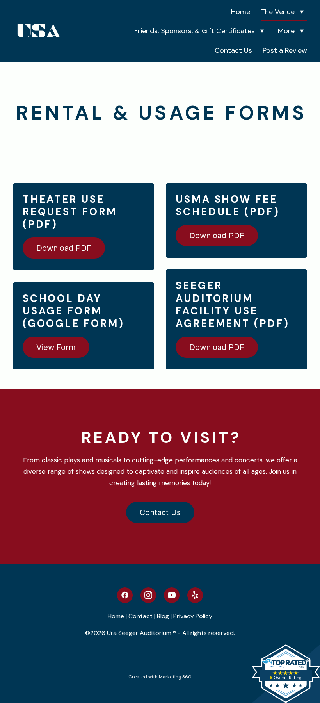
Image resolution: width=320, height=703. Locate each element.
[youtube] (172, 595)
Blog (163, 616)
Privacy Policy (192, 616)
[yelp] (195, 595)
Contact (140, 616)
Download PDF (63, 248)
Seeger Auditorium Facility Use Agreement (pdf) (233, 304)
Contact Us (233, 50)
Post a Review (285, 50)
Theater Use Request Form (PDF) (70, 212)
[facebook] (125, 595)
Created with (160, 677)
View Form (56, 347)
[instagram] (148, 595)
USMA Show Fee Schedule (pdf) (228, 205)
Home (240, 11)
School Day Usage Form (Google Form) (73, 311)
